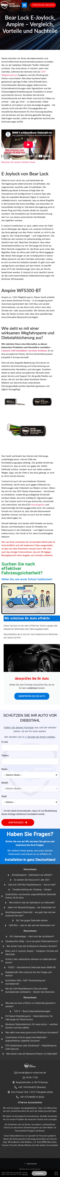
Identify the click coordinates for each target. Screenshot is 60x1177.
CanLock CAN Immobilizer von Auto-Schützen (24, 351)
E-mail (4, 742)
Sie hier (25, 1174)
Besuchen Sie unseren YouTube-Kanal (18, 162)
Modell (4, 783)
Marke (4, 769)
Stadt (4, 796)
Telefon (5, 755)
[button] (24, 5)
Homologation (38, 505)
